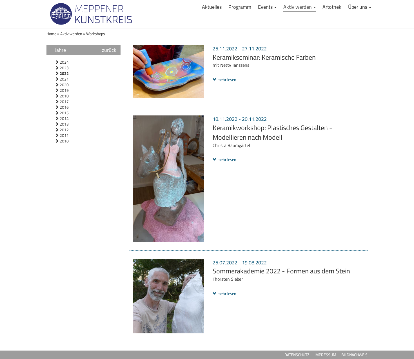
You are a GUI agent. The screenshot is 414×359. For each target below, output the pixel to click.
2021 (64, 79)
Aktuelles (212, 7)
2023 (64, 68)
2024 (64, 62)
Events (266, 7)
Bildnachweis (354, 355)
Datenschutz (297, 355)
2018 (64, 96)
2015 (64, 113)
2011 (64, 135)
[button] (224, 79)
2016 (64, 107)
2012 (64, 130)
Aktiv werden (298, 7)
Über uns (358, 7)
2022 (64, 73)
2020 (64, 85)
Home (51, 34)
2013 (64, 124)
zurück (109, 50)
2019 (64, 90)
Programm (239, 7)
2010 (64, 141)
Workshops (95, 34)
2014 (64, 118)
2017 (64, 101)
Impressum (325, 355)
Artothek (331, 7)
